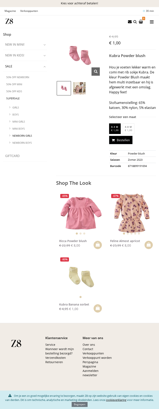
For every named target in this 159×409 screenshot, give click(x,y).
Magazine (10, 11)
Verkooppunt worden (97, 358)
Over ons (89, 345)
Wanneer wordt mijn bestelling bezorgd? (59, 351)
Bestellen (123, 140)
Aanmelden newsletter (91, 373)
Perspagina (90, 362)
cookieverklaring (116, 400)
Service (50, 345)
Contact (88, 349)
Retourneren (54, 362)
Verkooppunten (29, 11)
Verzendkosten (55, 358)
